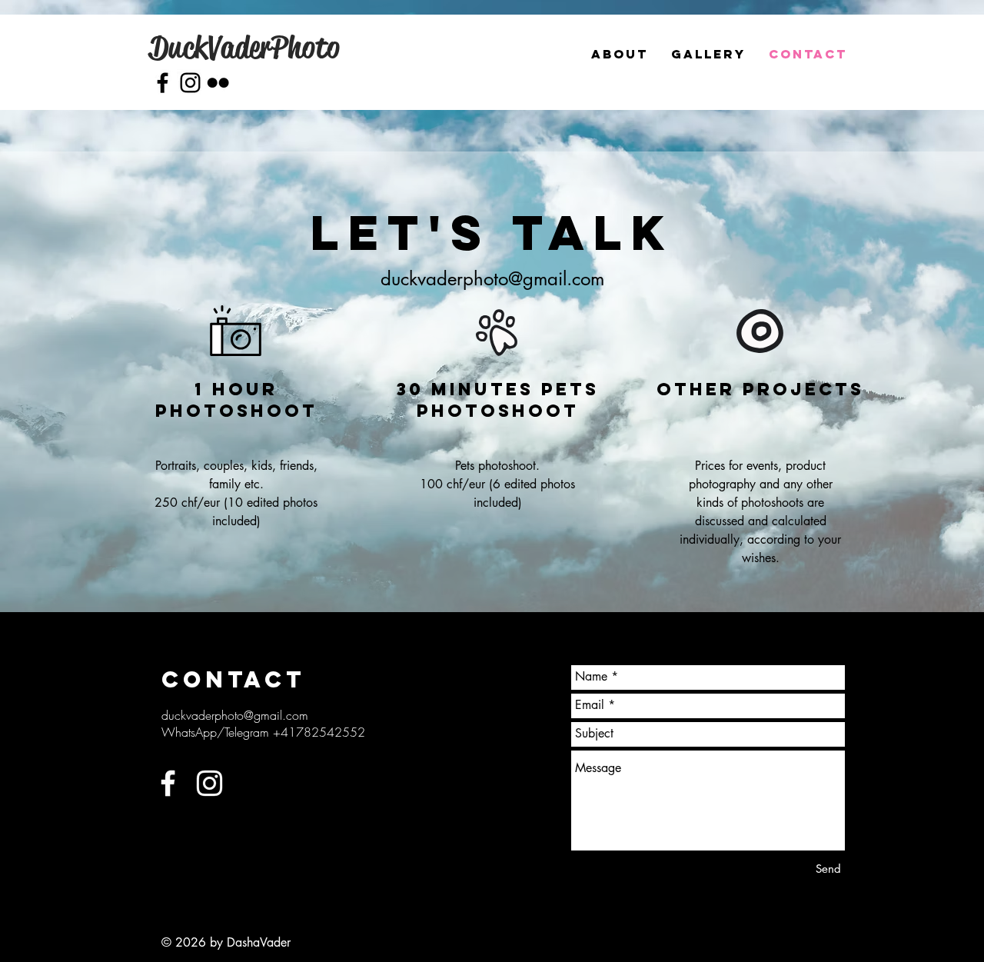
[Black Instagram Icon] (190, 82)
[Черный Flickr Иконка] (217, 82)
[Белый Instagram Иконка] (209, 783)
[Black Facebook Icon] (162, 82)
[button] (708, 54)
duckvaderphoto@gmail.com (492, 279)
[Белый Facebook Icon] (168, 783)
